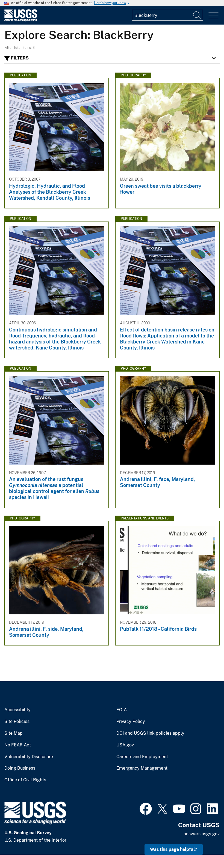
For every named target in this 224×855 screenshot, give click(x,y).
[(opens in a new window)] (145, 808)
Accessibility (17, 709)
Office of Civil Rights (25, 780)
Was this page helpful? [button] (173, 849)
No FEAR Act (17, 745)
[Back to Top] (204, 835)
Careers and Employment (142, 756)
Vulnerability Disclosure (28, 756)
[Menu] (213, 16)
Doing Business (19, 768)
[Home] (20, 20)
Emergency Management (141, 768)
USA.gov (125, 745)
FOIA (121, 709)
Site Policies (17, 721)
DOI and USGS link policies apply (150, 733)
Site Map (13, 733)
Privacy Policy (130, 721)
